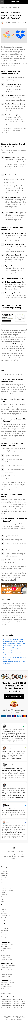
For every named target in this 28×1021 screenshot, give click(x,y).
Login (2, 899)
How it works (4, 907)
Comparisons (4, 894)
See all (2, 1010)
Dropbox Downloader (6, 988)
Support (3, 882)
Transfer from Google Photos (8, 965)
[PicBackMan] (14, 1)
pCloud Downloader (6, 991)
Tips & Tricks (4, 934)
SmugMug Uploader (5, 948)
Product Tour (4, 909)
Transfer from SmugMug (7, 969)
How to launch (4, 928)
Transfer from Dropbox (6, 972)
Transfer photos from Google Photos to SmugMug (13, 1001)
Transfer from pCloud (6, 976)
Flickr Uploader (4, 946)
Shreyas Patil (7, 22)
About (2, 869)
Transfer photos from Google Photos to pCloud (12, 1007)
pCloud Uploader (5, 953)
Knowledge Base (5, 936)
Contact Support (5, 877)
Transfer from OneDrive (6, 974)
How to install (4, 926)
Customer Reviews (5, 915)
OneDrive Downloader (6, 993)
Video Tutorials (4, 930)
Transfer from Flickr (5, 967)
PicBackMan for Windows (7, 890)
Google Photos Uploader (7, 944)
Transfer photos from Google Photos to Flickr (12, 999)
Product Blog (4, 917)
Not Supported (4, 920)
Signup (2, 901)
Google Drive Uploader (6, 959)
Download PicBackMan (14, 696)
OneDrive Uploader (5, 955)
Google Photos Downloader (7, 982)
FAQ (2, 932)
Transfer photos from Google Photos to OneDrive (13, 1005)
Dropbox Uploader (5, 950)
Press (2, 880)
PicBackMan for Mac (6, 888)
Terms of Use (4, 871)
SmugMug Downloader (6, 986)
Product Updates (5, 896)
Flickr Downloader (5, 984)
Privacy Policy (4, 873)
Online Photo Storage (6, 892)
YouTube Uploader (5, 957)
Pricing (2, 911)
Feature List (4, 913)
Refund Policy (4, 875)
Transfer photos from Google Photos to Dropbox (13, 1003)
